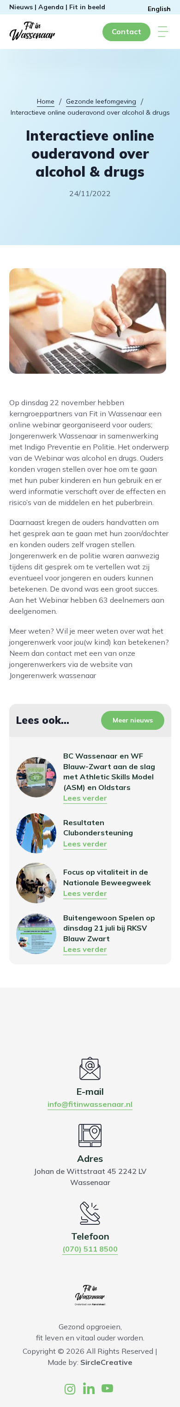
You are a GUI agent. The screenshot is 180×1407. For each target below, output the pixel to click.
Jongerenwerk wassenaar (52, 675)
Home (45, 101)
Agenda (51, 7)
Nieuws (21, 7)
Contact (126, 31)
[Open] (163, 31)
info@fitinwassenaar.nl (90, 1104)
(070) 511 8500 (90, 1248)
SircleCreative (106, 1362)
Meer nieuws (133, 720)
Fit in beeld (87, 7)
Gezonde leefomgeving (101, 101)
